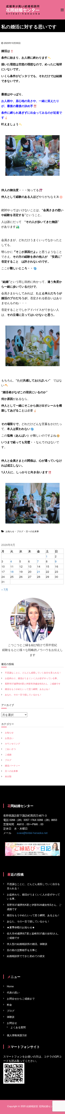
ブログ (20, 531)
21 (38, 572)
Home (10, 986)
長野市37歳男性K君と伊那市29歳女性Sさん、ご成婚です (32, 683)
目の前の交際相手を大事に (22, 950)
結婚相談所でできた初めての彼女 (26, 956)
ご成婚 (8, 754)
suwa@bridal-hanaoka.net (32, 833)
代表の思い (13, 992)
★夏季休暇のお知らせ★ (21, 927)
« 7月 (4, 589)
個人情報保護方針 (17, 1035)
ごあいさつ (10, 748)
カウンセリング (12, 743)
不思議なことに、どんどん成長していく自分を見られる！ (33, 672)
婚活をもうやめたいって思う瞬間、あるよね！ (27, 688)
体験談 (10, 1017)
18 (12, 572)
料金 (9, 1004)
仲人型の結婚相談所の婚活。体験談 (27, 944)
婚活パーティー (12, 765)
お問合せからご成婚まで (21, 998)
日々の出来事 (32, 531)
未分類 (8, 776)
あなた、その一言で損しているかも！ (23, 694)
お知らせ (10, 531)
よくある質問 (18, 1027)
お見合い (9, 738)
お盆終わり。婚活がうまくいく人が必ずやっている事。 (32, 678)
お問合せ (12, 1023)
